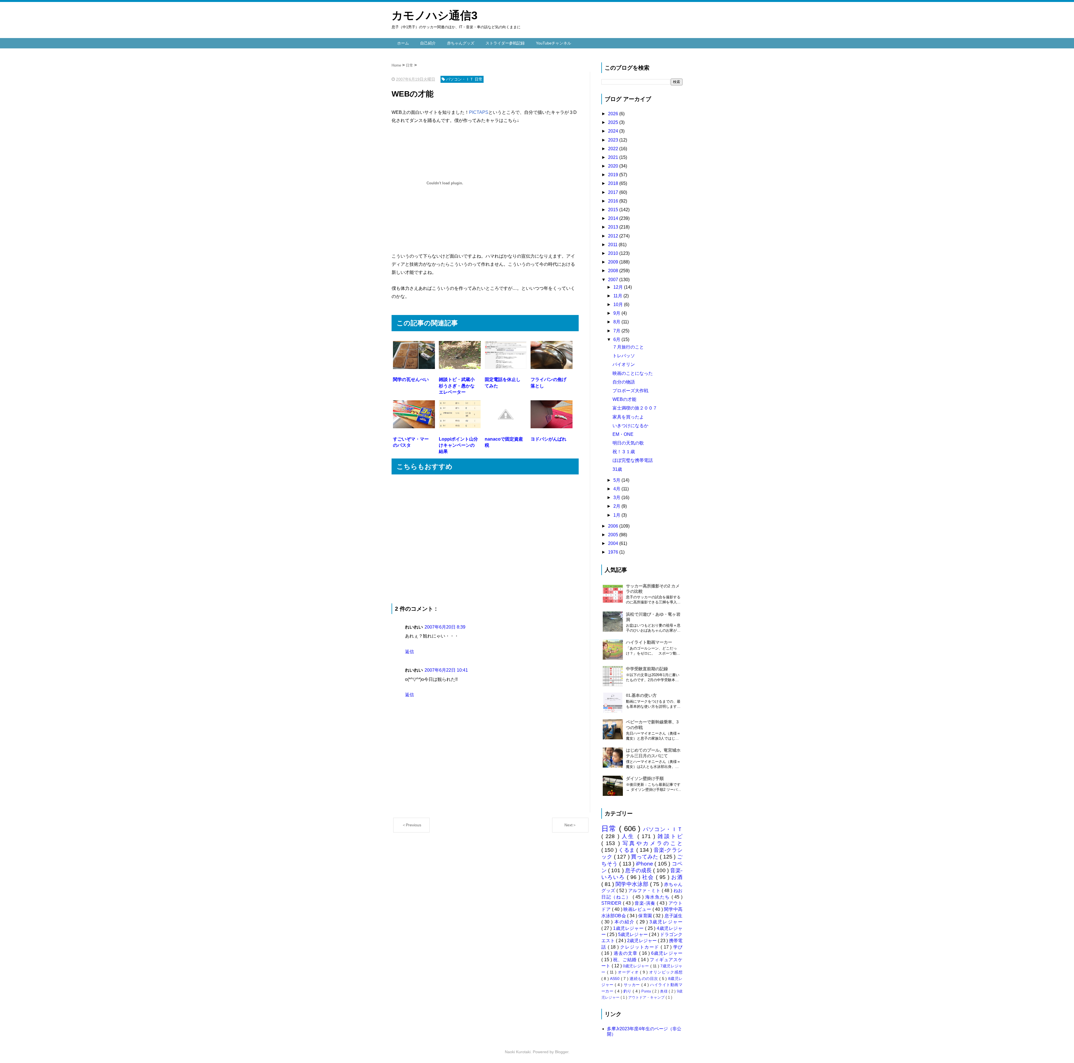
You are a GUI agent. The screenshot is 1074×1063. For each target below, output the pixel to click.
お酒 (676, 877)
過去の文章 (626, 953)
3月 (617, 497)
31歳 (617, 469)
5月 (617, 480)
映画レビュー (638, 909)
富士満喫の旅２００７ (635, 408)
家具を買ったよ (628, 417)
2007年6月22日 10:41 (446, 670)
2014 (613, 218)
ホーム (403, 43)
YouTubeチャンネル (553, 43)
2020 (613, 166)
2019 (613, 174)
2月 (617, 506)
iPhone (645, 864)
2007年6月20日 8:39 (445, 627)
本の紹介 (625, 921)
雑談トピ (670, 836)
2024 (613, 131)
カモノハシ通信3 (434, 15)
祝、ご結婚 (625, 959)
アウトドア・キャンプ (647, 997)
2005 (613, 534)
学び (677, 947)
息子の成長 (639, 870)
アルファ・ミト (645, 890)
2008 (613, 270)
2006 (613, 526)
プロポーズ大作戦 (630, 390)
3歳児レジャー (665, 921)
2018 (613, 183)
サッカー (632, 984)
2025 (613, 122)
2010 (613, 253)
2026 (613, 113)
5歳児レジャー (633, 934)
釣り (628, 991)
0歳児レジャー (636, 966)
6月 (617, 339)
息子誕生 (673, 915)
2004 (613, 543)
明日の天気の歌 (628, 443)
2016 (613, 201)
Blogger (561, 1052)
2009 (613, 262)
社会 (649, 877)
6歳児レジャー (666, 953)
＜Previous (411, 825)
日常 (610, 828)
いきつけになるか (630, 425)
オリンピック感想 (665, 972)
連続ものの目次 (644, 978)
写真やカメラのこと (652, 843)
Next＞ (570, 825)
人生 (629, 836)
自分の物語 (624, 382)
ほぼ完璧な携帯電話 (633, 460)
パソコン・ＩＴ (663, 829)
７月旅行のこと (628, 347)
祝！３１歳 (624, 451)
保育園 (645, 915)
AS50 (615, 978)
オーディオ (629, 972)
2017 (613, 192)
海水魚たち (658, 897)
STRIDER (612, 903)
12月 (618, 287)
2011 (613, 244)
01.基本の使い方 (641, 695)
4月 (617, 488)
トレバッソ (624, 355)
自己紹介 (428, 43)
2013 (613, 227)
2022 (613, 148)
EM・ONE (623, 434)
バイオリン (624, 364)
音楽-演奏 (645, 903)
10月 (618, 304)
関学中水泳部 (633, 884)
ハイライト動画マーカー (649, 642)
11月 (618, 295)
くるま (627, 850)
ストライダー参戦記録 (505, 43)
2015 (613, 209)
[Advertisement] (485, 539)
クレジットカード (640, 947)
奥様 (664, 991)
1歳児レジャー (629, 928)
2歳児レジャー (642, 940)
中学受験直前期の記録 (647, 668)
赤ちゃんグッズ (460, 43)
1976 (613, 552)
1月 (617, 515)
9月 (617, 313)
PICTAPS (478, 112)
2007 (613, 279)
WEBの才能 (624, 399)
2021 (613, 157)
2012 (613, 236)
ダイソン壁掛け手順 (645, 778)
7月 (617, 330)
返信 (409, 651)
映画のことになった (633, 373)
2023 (613, 140)
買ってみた (645, 857)
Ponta (646, 991)
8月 (617, 321)
